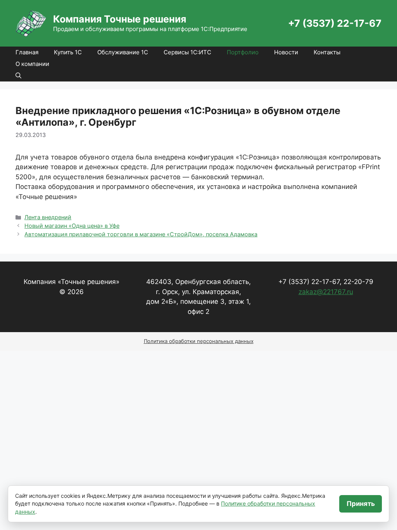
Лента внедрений (47, 217)
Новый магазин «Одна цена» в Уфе (71, 225)
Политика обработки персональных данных (199, 341)
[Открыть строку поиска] (18, 75)
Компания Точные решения (119, 19)
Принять (361, 503)
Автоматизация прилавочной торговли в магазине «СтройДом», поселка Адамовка (140, 234)
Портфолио (243, 52)
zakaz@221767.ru (326, 292)
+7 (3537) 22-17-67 (334, 23)
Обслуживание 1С (122, 52)
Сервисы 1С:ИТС (187, 52)
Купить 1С (68, 52)
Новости (286, 52)
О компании (32, 64)
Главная (27, 52)
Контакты (327, 52)
